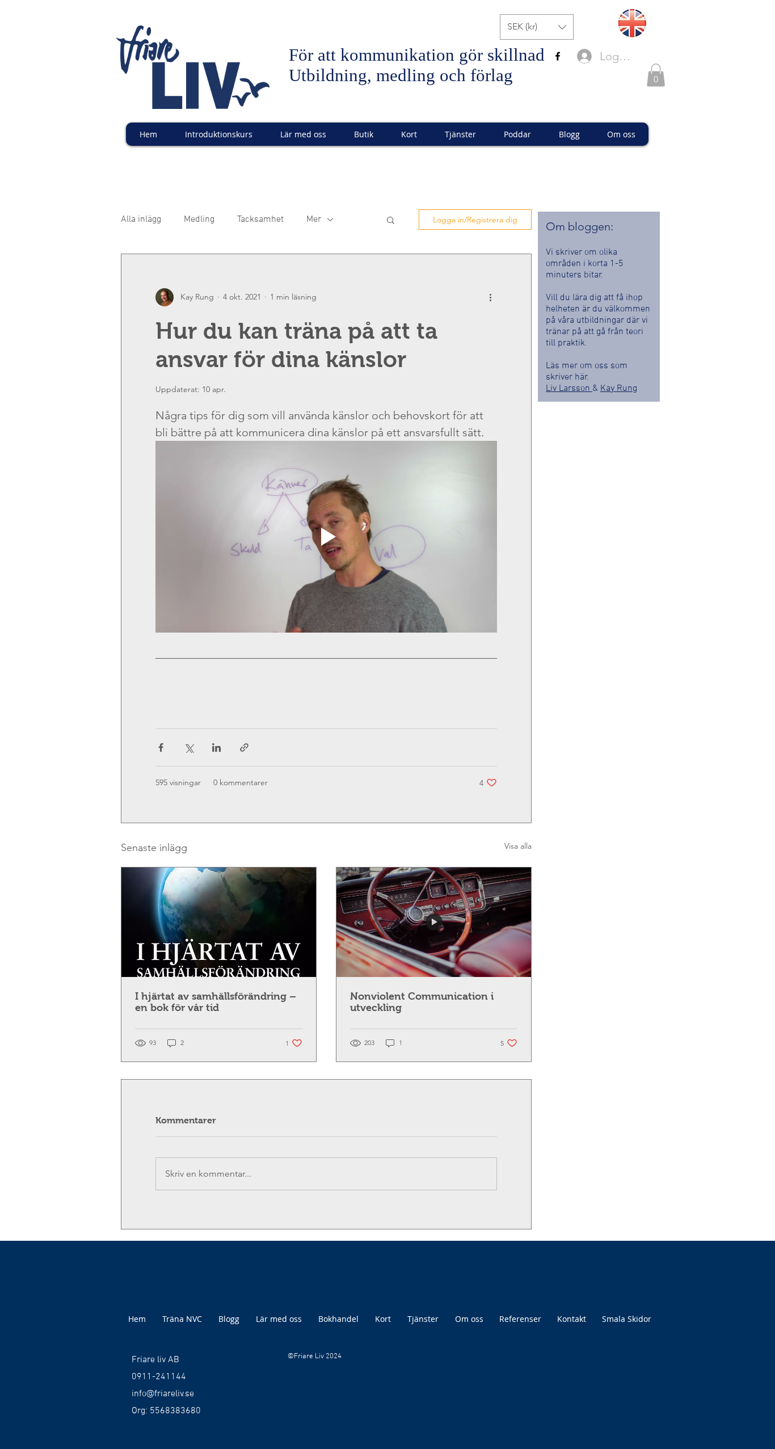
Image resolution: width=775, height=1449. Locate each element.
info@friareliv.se (163, 1394)
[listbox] (537, 27)
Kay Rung (618, 388)
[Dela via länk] (244, 747)
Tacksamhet (260, 219)
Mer (313, 219)
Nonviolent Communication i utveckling (422, 1002)
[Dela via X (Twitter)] (188, 747)
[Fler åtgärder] (490, 297)
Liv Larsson (569, 388)
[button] (537, 27)
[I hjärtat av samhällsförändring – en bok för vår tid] (218, 922)
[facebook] (557, 56)
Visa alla (518, 846)
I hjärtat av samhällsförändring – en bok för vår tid (215, 1002)
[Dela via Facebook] (160, 747)
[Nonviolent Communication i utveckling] (433, 922)
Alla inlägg (141, 219)
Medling (199, 219)
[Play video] (326, 537)
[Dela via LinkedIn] (216, 747)
